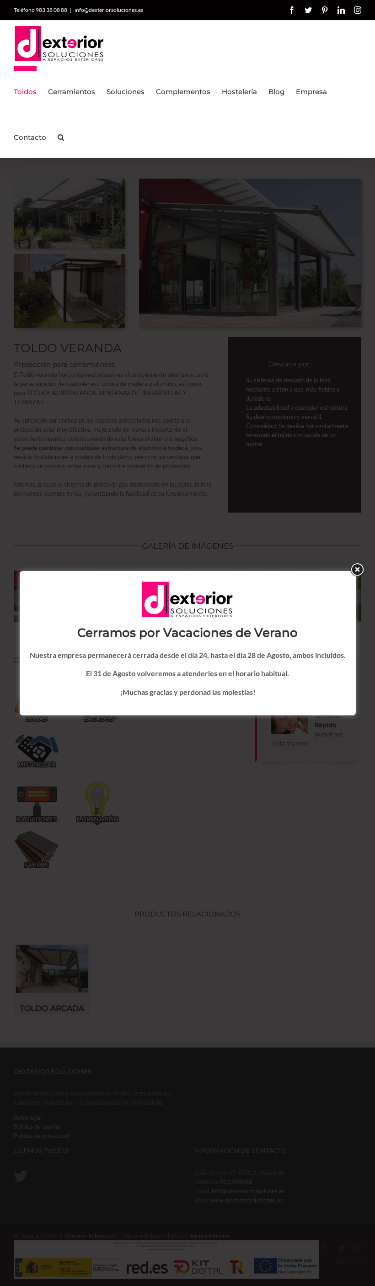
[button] (61, 135)
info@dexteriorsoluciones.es (109, 9)
